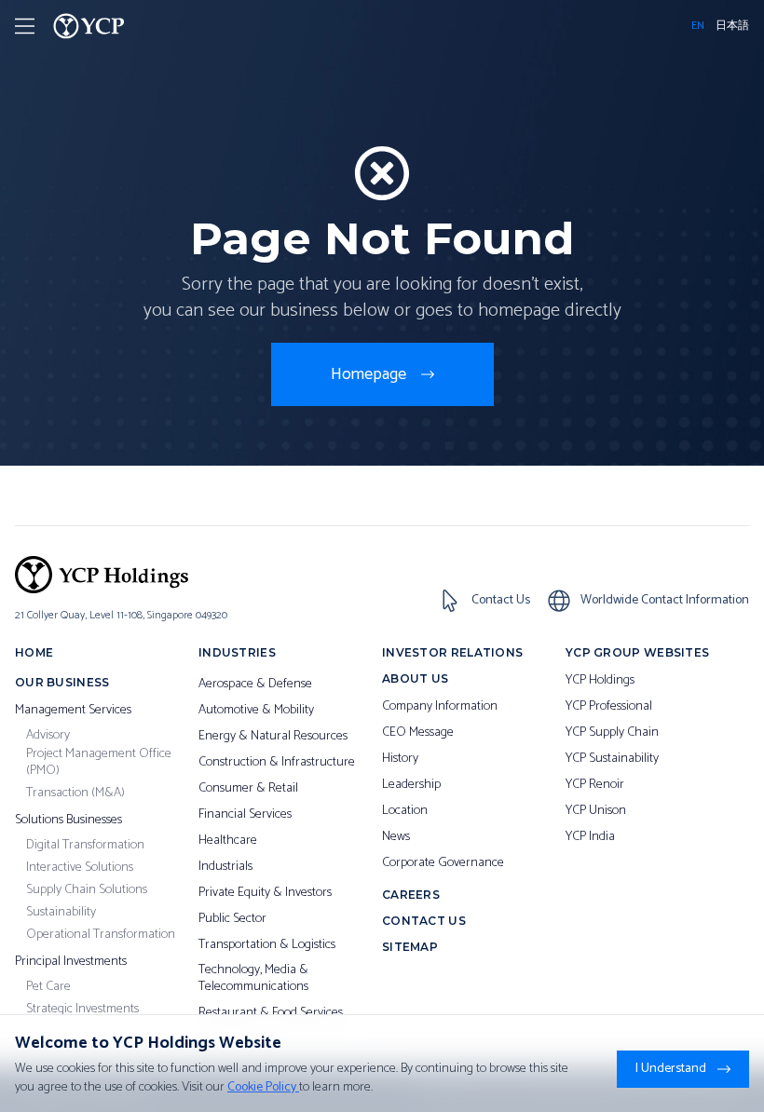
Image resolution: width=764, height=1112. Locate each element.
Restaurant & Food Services (270, 1013)
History (400, 759)
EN (697, 26)
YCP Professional (609, 706)
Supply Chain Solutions (86, 890)
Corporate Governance (443, 863)
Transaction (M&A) (75, 793)
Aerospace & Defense (255, 684)
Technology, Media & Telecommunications (253, 978)
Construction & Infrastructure (276, 762)
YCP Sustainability (612, 759)
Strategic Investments (82, 1009)
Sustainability (61, 912)
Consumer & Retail (248, 788)
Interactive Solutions (79, 868)
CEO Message (418, 733)
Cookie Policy (263, 1087)
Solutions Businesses (68, 820)
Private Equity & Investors (265, 893)
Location (405, 811)
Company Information (440, 706)
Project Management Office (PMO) (98, 762)
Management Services (73, 710)
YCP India (590, 837)
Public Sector (232, 919)
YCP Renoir (595, 785)
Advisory (48, 735)
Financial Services (245, 815)
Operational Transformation (100, 935)
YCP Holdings (600, 680)
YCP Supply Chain (612, 733)
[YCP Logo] (89, 26)
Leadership (411, 785)
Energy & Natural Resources (273, 736)
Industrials (225, 867)
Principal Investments (71, 962)
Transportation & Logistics (266, 945)
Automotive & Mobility (256, 710)
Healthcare (227, 841)
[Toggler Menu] (24, 26)
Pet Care (48, 987)
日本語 (732, 26)
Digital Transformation (85, 845)
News (396, 837)
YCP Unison (596, 811)
